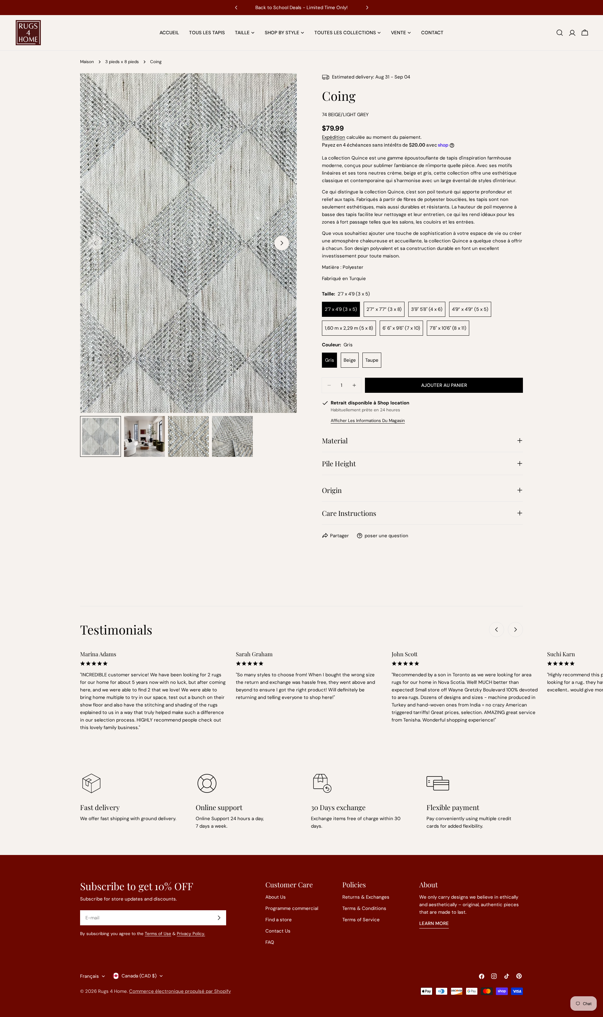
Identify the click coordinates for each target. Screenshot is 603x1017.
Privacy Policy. (191, 933)
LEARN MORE (434, 923)
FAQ (269, 942)
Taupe (371, 360)
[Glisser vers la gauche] (496, 629)
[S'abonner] (218, 917)
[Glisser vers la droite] (281, 243)
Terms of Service (361, 920)
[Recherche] (559, 32)
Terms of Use (158, 933)
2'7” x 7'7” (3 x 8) (384, 309)
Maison (87, 61)
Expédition (333, 137)
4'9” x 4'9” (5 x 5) (470, 309)
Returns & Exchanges (365, 897)
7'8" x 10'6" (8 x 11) (448, 328)
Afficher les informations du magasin (368, 420)
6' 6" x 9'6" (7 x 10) (401, 328)
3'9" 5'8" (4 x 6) (427, 309)
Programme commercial (291, 908)
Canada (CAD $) (139, 976)
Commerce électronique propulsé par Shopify (180, 991)
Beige (350, 360)
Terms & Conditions (364, 908)
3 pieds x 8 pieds (122, 61)
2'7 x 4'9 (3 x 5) (341, 309)
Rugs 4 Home (112, 991)
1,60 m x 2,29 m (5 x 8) (349, 328)
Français (89, 976)
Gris (329, 360)
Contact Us (278, 931)
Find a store (278, 920)
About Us (275, 897)
